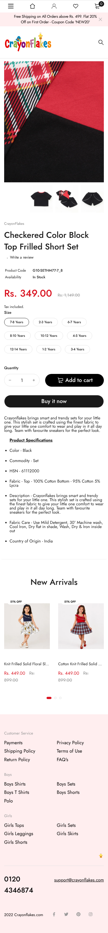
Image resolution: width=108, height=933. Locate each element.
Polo (8, 800)
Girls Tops (14, 825)
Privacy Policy (70, 742)
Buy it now (53, 401)
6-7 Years (74, 322)
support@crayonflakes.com (79, 880)
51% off (16, 602)
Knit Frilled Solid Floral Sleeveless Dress (36, 664)
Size (7, 312)
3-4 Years (77, 349)
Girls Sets (66, 825)
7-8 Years (16, 322)
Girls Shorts (15, 842)
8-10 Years (17, 335)
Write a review (22, 257)
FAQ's (62, 759)
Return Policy (17, 759)
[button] (49, 697)
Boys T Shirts (16, 792)
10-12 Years (48, 335)
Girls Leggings (18, 833)
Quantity (11, 368)
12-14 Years (18, 349)
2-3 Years (45, 322)
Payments (13, 742)
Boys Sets (66, 784)
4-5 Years (79, 335)
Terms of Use (69, 751)
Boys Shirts (14, 784)
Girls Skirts (67, 833)
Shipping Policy (19, 751)
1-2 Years (48, 349)
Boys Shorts (68, 792)
